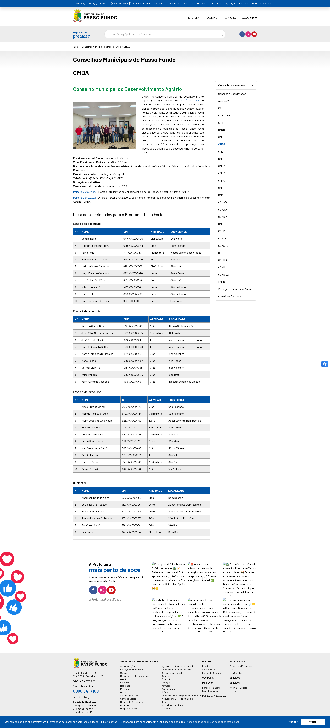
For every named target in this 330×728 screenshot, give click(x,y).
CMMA (221, 173)
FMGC (221, 281)
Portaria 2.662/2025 (84, 197)
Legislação (230, 3)
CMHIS (222, 166)
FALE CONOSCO (237, 661)
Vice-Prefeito (208, 669)
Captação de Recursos (131, 669)
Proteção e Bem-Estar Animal (235, 289)
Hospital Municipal (129, 708)
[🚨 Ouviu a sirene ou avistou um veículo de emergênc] (204, 579)
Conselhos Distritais (230, 296)
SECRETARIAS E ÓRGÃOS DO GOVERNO (139, 661)
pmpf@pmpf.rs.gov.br (83, 697)
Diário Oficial (214, 3)
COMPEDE (224, 231)
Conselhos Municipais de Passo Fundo (101, 46)
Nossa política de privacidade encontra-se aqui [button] (213, 721)
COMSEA (223, 238)
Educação (166, 679)
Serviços (158, 3)
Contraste (136, 3)
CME (220, 158)
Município (146, 3)
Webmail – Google (238, 687)
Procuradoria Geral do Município (177, 698)
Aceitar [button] (313, 721)
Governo (212, 17)
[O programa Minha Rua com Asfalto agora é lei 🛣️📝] (169, 579)
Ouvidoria (230, 17)
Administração (127, 666)
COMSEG (223, 245)
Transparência (173, 3)
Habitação (125, 685)
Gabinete (165, 676)
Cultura (123, 672)
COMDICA (223, 274)
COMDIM (223, 216)
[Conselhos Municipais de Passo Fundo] (95, 20)
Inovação (165, 685)
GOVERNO (207, 661)
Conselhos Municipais (232, 85)
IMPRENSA (207, 682)
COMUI (222, 267)
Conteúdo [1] (80, 3)
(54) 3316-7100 (88, 681)
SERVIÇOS (235, 677)
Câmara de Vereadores (131, 702)
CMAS (221, 129)
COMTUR (223, 252)
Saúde (164, 692)
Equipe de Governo (211, 672)
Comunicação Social (171, 672)
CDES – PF (224, 115)
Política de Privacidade (214, 696)
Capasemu (166, 702)
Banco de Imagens (211, 687)
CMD (220, 137)
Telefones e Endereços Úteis (241, 668)
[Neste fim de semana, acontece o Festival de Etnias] (169, 615)
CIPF (221, 122)
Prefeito (206, 666)
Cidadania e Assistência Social (176, 669)
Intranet (233, 691)
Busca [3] (104, 3)
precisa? (81, 34)
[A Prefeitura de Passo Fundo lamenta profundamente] (204, 615)
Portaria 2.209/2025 (84, 191)
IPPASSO (165, 708)
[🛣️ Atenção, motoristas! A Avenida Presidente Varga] (240, 579)
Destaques (244, 3)
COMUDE (223, 260)
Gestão (123, 679)
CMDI (221, 151)
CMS (220, 187)
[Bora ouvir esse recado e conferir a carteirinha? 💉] (240, 615)
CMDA (127, 46)
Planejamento (168, 689)
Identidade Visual (210, 691)
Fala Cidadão (249, 17)
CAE (220, 108)
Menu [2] (93, 3)
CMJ (220, 223)
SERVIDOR (235, 682)
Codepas (124, 705)
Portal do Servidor (262, 3)
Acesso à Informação (194, 3)
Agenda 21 (224, 100)
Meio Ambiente (127, 689)
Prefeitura (193, 17)
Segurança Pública (129, 695)
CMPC (221, 180)
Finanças (165, 682)
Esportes (124, 682)
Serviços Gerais (128, 698)
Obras (123, 692)
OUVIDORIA (208, 677)
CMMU (221, 195)
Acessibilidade (120, 3)
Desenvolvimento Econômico (134, 676)
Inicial (76, 46)
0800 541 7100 (86, 690)
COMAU (222, 209)
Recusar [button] (293, 721)
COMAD (222, 202)
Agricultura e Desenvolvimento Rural (179, 666)
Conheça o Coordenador (232, 93)
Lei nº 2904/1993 (190, 100)
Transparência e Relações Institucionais (181, 695)
